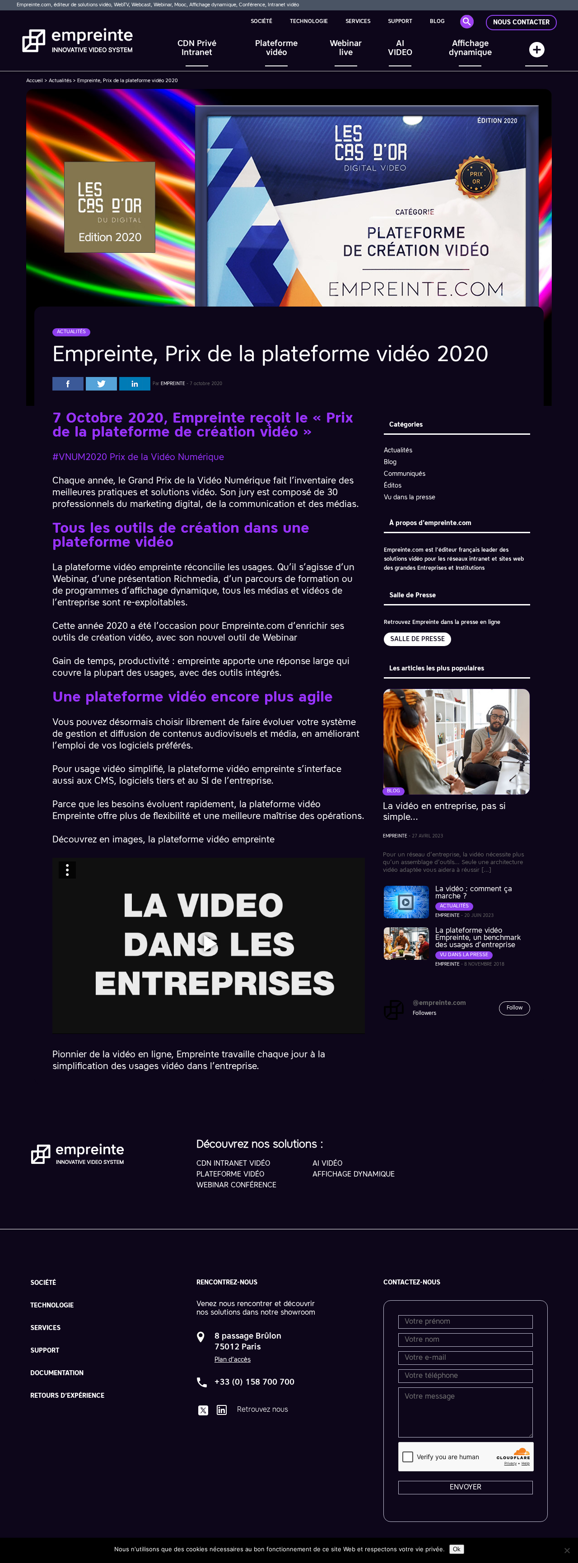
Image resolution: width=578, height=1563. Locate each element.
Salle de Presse (417, 639)
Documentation (57, 1373)
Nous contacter (521, 22)
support (400, 21)
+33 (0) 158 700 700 (254, 1382)
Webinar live (346, 48)
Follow (514, 1008)
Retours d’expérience (67, 1396)
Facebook (68, 384)
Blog (437, 21)
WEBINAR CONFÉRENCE (236, 1185)
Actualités (60, 81)
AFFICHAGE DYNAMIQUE (353, 1174)
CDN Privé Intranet (196, 48)
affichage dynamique (173, 591)
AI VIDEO (400, 48)
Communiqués (404, 474)
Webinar (69, 579)
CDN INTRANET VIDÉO (233, 1164)
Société (261, 21)
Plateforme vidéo (276, 48)
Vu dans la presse (409, 497)
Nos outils (536, 54)
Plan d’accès (232, 1360)
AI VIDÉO (327, 1164)
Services (357, 21)
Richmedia (194, 579)
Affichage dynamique (470, 48)
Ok (457, 1549)
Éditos (392, 486)
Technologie (309, 21)
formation (318, 579)
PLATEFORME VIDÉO (230, 1174)
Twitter (101, 384)
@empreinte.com (439, 1003)
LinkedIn (134, 384)
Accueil (34, 81)
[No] (566, 1550)
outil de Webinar (262, 638)
